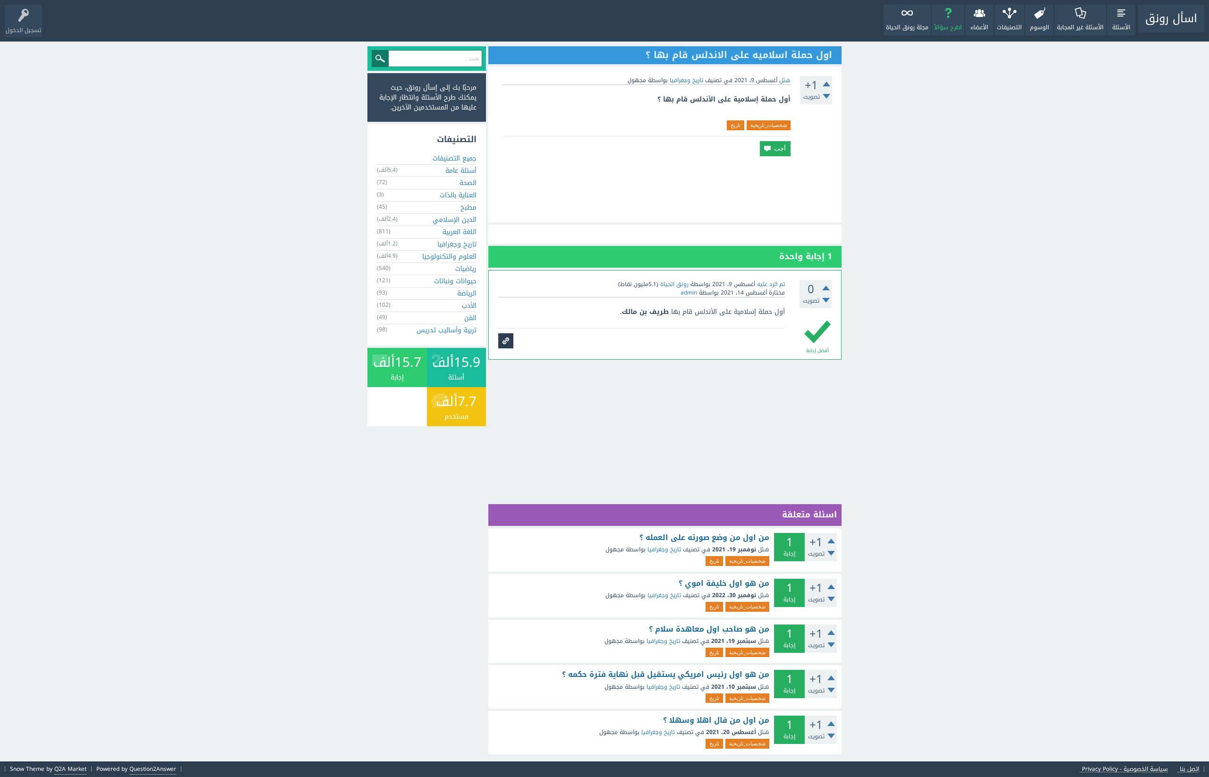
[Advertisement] (665, 189)
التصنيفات (1009, 27)
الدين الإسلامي (455, 219)
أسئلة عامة (461, 170)
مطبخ (468, 207)
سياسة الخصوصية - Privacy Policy (1125, 769)
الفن (470, 318)
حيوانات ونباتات (455, 281)
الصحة (468, 183)
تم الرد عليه (771, 284)
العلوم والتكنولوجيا (449, 256)
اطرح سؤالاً (948, 27)
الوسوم (1039, 27)
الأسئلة (1121, 27)
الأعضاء (979, 27)
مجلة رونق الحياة (907, 27)
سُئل (785, 80)
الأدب (469, 305)
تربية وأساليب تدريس (447, 330)
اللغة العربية (460, 232)
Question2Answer (152, 769)
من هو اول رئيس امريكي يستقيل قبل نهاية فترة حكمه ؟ (665, 674)
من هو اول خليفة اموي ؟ (724, 583)
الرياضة (467, 293)
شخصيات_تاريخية (768, 125)
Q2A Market (70, 769)
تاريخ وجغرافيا (686, 80)
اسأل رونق (1171, 18)
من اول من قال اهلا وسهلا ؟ (716, 720)
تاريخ (736, 125)
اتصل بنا (1189, 769)
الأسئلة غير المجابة (1080, 27)
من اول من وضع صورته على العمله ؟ (704, 538)
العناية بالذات (458, 195)
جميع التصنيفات (455, 158)
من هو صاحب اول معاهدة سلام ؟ (709, 629)
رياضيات (466, 268)
